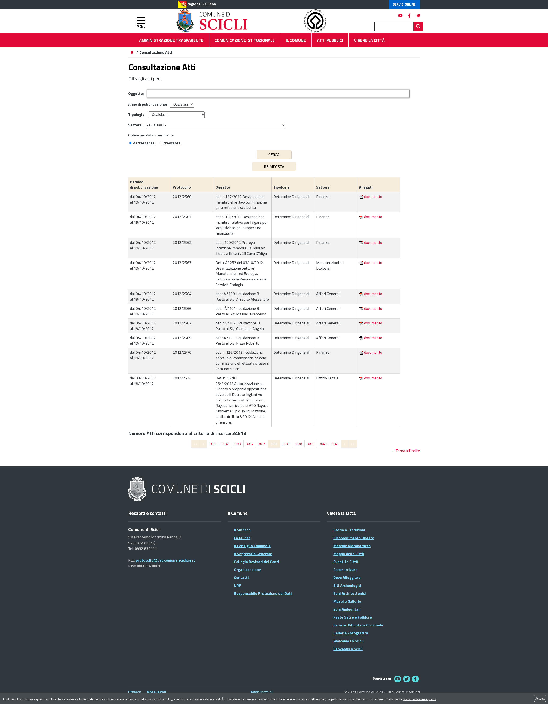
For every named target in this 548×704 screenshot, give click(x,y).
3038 (298, 443)
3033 (237, 443)
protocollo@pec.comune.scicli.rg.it (165, 560)
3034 (249, 443)
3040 (322, 443)
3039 (310, 443)
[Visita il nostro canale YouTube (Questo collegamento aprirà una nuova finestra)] (406, 678)
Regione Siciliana (201, 4)
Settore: (135, 125)
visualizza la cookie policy (419, 699)
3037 (286, 443)
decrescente (144, 143)
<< (195, 443)
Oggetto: (136, 93)
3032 (225, 443)
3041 (335, 443)
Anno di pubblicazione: (147, 104)
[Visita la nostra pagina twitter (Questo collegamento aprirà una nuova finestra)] (418, 15)
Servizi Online (404, 4)
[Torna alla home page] (131, 52)
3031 (213, 443)
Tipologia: (136, 114)
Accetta (540, 698)
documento (373, 196)
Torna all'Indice (408, 451)
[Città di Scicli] (187, 489)
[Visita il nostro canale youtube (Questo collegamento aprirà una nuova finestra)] (400, 15)
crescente (172, 143)
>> (352, 443)
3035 (261, 443)
